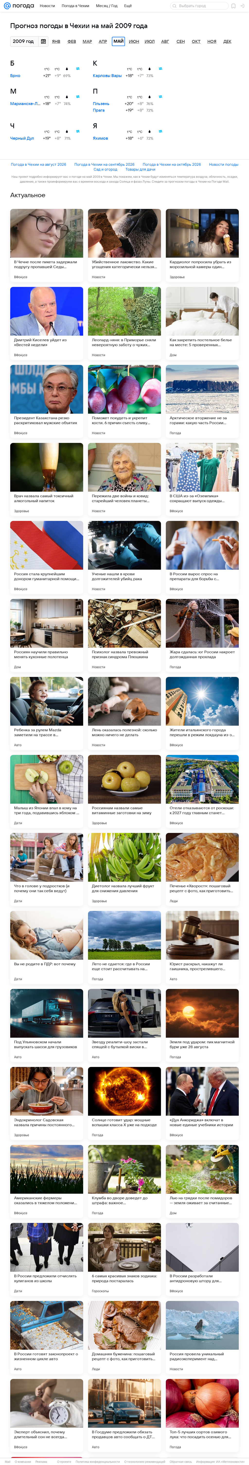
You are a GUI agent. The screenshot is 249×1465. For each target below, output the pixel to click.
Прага (99, 110)
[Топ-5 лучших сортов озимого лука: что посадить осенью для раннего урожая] (202, 1415)
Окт (196, 41)
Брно (15, 76)
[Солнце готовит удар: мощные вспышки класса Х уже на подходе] (124, 1103)
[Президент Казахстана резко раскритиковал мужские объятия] (46, 401)
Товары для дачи (140, 169)
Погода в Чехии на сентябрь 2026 (104, 164)
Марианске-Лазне (28, 104)
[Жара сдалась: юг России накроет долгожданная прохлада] (202, 635)
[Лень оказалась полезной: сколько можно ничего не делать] (124, 713)
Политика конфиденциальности (98, 1462)
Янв (56, 41)
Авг (165, 41)
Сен (181, 41)
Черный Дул (22, 138)
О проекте (64, 1462)
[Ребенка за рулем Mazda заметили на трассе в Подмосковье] (46, 713)
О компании (23, 1462)
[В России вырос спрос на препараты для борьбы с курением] (202, 557)
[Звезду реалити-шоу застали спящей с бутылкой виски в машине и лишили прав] (124, 1025)
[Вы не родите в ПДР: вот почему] (46, 947)
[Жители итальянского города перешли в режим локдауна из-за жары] (202, 713)
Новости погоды (223, 164)
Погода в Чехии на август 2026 (38, 164)
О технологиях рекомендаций (144, 1462)
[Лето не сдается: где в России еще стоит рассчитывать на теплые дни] (124, 947)
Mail (7, 1462)
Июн (134, 41)
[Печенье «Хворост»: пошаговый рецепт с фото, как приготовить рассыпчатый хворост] (202, 869)
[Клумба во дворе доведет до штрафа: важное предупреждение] (124, 1181)
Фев (72, 41)
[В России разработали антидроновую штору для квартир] (202, 1259)
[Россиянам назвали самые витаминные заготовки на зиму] (124, 791)
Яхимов (100, 138)
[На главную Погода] (22, 6)
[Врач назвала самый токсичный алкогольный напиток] (46, 479)
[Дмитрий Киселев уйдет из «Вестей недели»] (46, 323)
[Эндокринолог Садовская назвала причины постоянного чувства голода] (46, 1103)
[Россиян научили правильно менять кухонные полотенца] (46, 635)
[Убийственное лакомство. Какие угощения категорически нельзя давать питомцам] (124, 245)
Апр (103, 41)
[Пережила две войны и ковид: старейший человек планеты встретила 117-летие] (124, 479)
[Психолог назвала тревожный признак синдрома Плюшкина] (124, 635)
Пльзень (101, 104)
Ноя (211, 41)
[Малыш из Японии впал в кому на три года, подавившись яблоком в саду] (46, 791)
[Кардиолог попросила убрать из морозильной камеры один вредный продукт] (202, 245)
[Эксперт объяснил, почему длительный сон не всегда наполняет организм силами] (46, 1415)
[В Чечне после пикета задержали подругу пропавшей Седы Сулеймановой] (46, 245)
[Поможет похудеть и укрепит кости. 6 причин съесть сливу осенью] (124, 401)
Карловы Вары (107, 76)
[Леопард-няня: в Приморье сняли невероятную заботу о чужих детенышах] (124, 323)
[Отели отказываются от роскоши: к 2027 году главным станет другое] (202, 791)
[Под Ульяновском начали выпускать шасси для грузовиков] (46, 1025)
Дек (227, 41)
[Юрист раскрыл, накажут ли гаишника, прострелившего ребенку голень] (202, 947)
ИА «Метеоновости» (230, 1462)
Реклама (41, 1462)
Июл (150, 41)
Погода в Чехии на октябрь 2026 (172, 164)
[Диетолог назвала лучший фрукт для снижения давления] (124, 869)
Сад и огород (105, 169)
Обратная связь (181, 1462)
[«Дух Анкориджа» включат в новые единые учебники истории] (202, 1103)
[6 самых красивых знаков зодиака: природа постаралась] (124, 1259)
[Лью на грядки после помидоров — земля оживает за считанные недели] (202, 1181)
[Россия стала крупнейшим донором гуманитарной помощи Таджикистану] (46, 557)
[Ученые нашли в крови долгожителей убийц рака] (124, 557)
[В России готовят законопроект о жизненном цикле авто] (46, 1337)
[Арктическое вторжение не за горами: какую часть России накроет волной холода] (202, 401)
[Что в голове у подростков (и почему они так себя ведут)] (46, 869)
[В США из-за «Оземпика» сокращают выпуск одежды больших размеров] (202, 479)
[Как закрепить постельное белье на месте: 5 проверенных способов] (202, 323)
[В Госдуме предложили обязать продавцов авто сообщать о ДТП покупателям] (124, 1415)
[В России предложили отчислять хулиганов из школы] (46, 1259)
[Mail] (7, 6)
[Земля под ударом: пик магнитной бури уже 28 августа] (202, 1025)
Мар (87, 41)
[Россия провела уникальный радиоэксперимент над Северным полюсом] (202, 1337)
